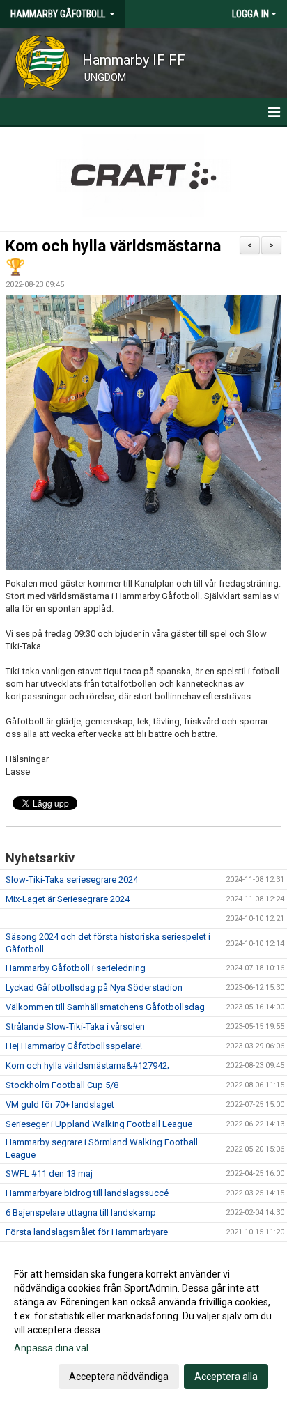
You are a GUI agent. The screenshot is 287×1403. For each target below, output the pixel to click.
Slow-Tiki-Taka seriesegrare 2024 (72, 879)
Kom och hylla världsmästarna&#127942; (87, 1065)
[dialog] (143, 1324)
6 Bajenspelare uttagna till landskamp (81, 1212)
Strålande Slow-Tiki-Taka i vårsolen (75, 1026)
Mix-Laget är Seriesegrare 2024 (68, 899)
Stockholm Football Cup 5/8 (62, 1085)
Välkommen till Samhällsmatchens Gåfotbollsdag (105, 1007)
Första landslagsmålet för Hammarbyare (87, 1232)
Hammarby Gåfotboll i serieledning (76, 968)
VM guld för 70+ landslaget (60, 1104)
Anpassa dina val (51, 1348)
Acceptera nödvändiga (119, 1376)
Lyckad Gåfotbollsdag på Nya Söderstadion (94, 987)
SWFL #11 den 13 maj (49, 1173)
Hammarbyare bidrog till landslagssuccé (87, 1193)
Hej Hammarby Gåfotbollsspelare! (74, 1046)
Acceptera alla (226, 1376)
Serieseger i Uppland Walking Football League (99, 1124)
